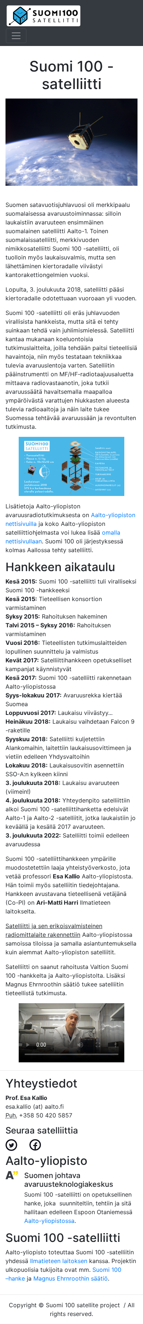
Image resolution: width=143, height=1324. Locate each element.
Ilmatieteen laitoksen (58, 1261)
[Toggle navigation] (16, 35)
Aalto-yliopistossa (49, 1220)
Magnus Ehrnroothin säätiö (70, 1278)
